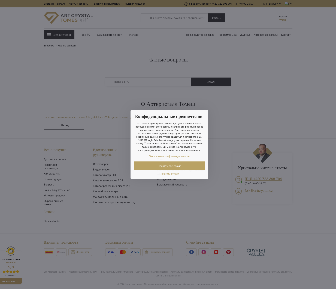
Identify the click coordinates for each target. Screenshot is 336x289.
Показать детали (169, 173)
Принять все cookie (169, 165)
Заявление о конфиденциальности (169, 156)
